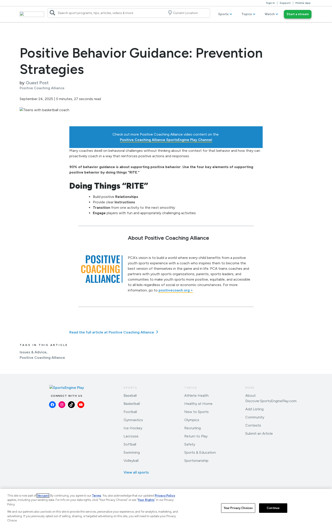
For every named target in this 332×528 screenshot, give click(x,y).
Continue (273, 508)
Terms (96, 495)
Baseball (130, 395)
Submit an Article (259, 433)
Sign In (270, 3)
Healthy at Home (198, 403)
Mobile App (303, 3)
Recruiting (192, 428)
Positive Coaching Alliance (42, 357)
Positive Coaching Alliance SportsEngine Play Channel (166, 140)
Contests (253, 425)
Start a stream (298, 14)
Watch (270, 14)
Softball (130, 444)
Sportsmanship (196, 460)
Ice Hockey (133, 428)
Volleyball (131, 460)
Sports (223, 14)
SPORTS (130, 387)
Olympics (191, 420)
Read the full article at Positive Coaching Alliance (112, 332)
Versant (43, 495)
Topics (246, 14)
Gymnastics (133, 420)
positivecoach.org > (176, 290)
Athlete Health (196, 395)
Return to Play (196, 436)
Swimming (132, 452)
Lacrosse (131, 436)
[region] (166, 508)
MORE (250, 387)
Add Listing (254, 409)
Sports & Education (200, 452)
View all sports (136, 472)
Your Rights (146, 500)
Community (254, 417)
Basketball (132, 403)
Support (285, 3)
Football (130, 412)
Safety (189, 444)
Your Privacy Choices (238, 508)
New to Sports (196, 412)
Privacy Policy (165, 495)
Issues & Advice (33, 352)
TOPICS (190, 387)
